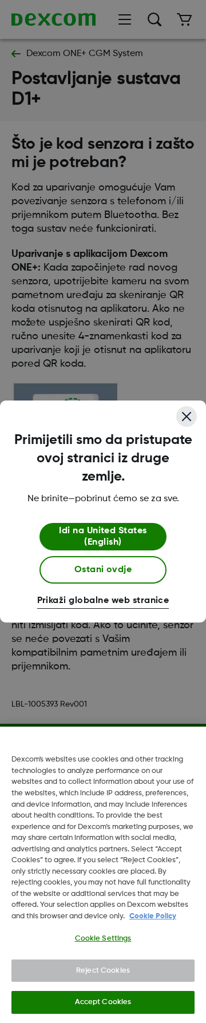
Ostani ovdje (103, 569)
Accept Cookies (103, 1002)
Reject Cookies (103, 970)
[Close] (186, 416)
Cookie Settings (103, 938)
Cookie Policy (152, 916)
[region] (103, 875)
